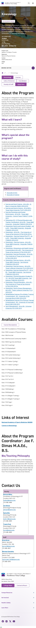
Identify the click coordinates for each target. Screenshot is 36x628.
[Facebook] (3, 621)
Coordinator (23, 81)
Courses (18, 77)
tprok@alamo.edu (8, 530)
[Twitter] (10, 621)
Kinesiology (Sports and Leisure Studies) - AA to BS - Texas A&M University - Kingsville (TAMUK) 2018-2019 (20, 228)
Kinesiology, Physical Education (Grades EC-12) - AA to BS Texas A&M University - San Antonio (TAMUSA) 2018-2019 (19, 278)
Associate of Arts (12, 193)
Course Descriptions (10, 325)
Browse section (6, 68)
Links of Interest (9, 81)
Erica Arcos (5, 540)
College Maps (8, 585)
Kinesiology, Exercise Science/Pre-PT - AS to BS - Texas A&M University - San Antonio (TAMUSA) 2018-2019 (19, 272)
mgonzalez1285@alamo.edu (11, 559)
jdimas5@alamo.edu (9, 510)
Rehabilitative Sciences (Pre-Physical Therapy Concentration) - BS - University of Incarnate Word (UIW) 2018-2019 (20, 302)
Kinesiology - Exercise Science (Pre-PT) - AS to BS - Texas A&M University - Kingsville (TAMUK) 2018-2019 (19, 238)
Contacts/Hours (22, 585)
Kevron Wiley (7, 494)
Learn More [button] (5, 608)
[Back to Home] (2, 73)
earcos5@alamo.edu (8, 546)
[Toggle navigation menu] (33, 3)
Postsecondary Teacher (8, 21)
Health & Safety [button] (6, 603)
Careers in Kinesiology (9, 425)
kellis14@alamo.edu (9, 519)
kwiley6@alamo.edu (9, 500)
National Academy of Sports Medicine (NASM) (17, 422)
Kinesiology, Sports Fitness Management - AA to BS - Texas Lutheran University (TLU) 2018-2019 (19, 290)
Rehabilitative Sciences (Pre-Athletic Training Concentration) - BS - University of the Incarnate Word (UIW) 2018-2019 (20, 296)
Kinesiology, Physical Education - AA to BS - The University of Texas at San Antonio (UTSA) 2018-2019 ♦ (19, 284)
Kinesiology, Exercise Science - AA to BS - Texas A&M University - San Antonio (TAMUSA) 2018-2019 (18, 262)
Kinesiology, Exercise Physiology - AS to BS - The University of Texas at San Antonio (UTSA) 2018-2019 (19, 256)
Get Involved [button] (5, 597)
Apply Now (20, 84)
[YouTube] (14, 621)
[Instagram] (6, 621)
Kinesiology (7, 77)
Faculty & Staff (8, 84)
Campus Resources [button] (7, 592)
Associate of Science (13, 195)
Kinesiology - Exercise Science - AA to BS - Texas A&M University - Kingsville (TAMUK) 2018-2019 (19, 244)
